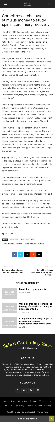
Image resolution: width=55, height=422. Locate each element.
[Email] (27, 254)
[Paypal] (24, 390)
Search (30, 406)
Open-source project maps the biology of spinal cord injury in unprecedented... (35, 306)
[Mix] (33, 254)
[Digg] (39, 254)
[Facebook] (14, 254)
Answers (33, 401)
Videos (42, 401)
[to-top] (51, 417)
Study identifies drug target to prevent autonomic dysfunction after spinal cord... (36, 321)
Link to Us (8, 406)
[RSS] (31, 390)
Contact (38, 406)
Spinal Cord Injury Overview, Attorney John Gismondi (42, 272)
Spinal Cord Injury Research (34, 243)
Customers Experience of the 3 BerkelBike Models (13, 271)
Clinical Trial (14, 240)
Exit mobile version (27, 418)
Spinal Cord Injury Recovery (12, 243)
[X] (20, 254)
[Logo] (27, 350)
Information (22, 401)
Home (5, 401)
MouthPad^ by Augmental (33, 289)
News (4, 11)
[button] (6, 4)
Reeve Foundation (27, 240)
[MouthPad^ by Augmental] (9, 293)
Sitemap (47, 406)
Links (50, 401)
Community (19, 406)
